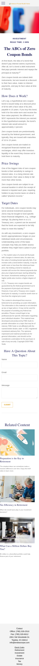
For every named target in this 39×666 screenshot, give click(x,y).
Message (6, 385)
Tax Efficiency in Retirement (13, 504)
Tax (19, 661)
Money (19, 664)
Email (4, 372)
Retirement (19, 650)
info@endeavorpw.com (19, 643)
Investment (19, 653)
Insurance (19, 658)
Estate (19, 656)
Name (4, 359)
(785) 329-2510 (22, 631)
